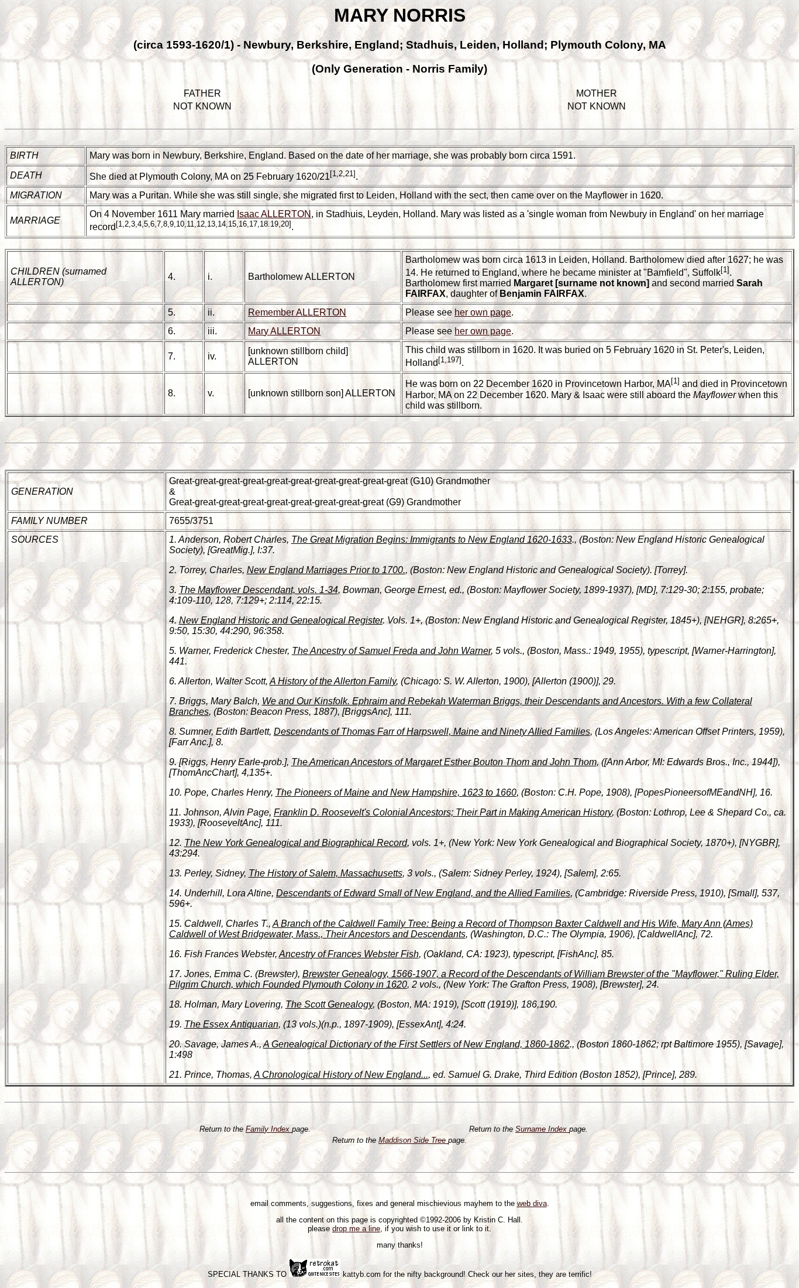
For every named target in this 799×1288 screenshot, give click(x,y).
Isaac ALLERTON (274, 214)
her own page (482, 312)
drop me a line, (357, 1228)
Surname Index (542, 1129)
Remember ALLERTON (297, 312)
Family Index (269, 1129)
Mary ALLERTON (284, 331)
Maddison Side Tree (413, 1140)
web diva (532, 1203)
